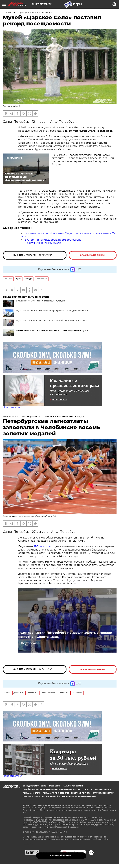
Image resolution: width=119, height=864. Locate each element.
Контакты (87, 789)
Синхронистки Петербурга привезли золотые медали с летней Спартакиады (66, 635)
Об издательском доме (34, 786)
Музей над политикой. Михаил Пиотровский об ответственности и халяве (52, 320)
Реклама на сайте (31, 793)
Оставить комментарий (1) (92, 255)
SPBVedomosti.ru (44, 546)
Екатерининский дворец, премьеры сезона (53, 239)
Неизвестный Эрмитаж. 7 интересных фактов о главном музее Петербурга (52, 330)
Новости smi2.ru (13, 407)
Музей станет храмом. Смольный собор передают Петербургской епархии (52, 310)
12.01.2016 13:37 (9, 12)
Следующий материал (61, 856)
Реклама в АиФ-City (80, 793)
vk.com (57, 516)
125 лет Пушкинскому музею (43, 243)
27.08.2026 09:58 (10, 416)
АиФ (18, 106)
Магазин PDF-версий (73, 786)
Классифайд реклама (103, 793)
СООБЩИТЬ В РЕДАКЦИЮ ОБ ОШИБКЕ (79, 797)
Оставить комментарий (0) (93, 669)
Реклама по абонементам (56, 793)
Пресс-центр (54, 786)
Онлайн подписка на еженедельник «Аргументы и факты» (51, 789)
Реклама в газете (103, 789)
